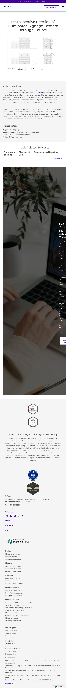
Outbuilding (10, 638)
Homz (21, 90)
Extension (9, 636)
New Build (9, 641)
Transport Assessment (13, 596)
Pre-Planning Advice (13, 566)
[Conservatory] (40, 154)
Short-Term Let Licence (14, 583)
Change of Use (10, 644)
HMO (7, 646)
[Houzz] (11, 516)
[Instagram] (19, 516)
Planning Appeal (11, 618)
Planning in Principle (13, 613)
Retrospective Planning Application (30, 132)
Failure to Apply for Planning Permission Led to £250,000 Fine (29, 680)
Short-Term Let (11, 651)
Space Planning (11, 557)
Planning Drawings (12, 554)
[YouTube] (22, 516)
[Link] (6, 7)
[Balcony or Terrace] (11, 154)
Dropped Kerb (10, 654)
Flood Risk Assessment (14, 593)
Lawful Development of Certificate (18, 603)
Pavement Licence (12, 578)
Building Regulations (13, 559)
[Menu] (63, 7)
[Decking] (55, 154)
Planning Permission (13, 571)
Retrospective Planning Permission (18, 608)
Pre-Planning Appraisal (44, 93)
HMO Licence (10, 581)
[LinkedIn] (15, 516)
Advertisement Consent (14, 605)
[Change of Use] (26, 154)
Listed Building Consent (14, 610)
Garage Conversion (12, 633)
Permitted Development (14, 569)
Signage (16, 130)
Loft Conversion (11, 631)
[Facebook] (7, 516)
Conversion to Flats (12, 649)
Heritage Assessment (13, 590)
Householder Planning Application (18, 615)
